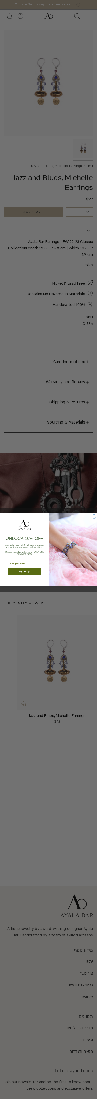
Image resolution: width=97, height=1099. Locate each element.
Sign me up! (24, 571)
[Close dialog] (94, 516)
